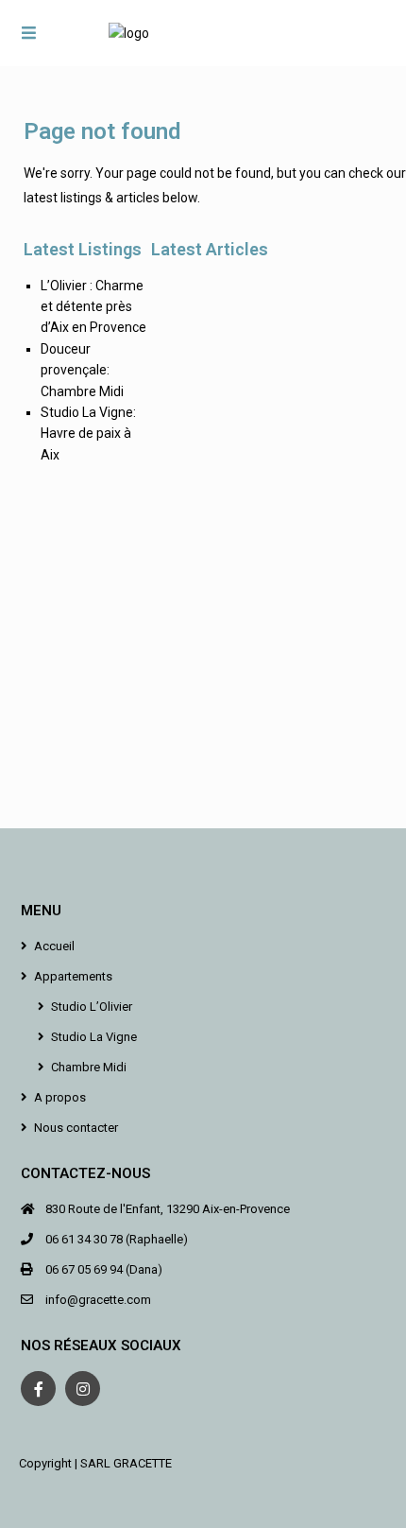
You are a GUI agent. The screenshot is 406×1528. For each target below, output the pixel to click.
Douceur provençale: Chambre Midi (82, 370)
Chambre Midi (89, 1067)
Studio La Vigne (94, 1037)
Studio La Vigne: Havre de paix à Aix (88, 433)
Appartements (73, 976)
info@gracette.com (98, 1300)
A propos (60, 1097)
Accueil (54, 946)
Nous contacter (76, 1127)
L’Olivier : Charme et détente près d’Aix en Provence (93, 307)
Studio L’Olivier (91, 1006)
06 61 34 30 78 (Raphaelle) (116, 1239)
